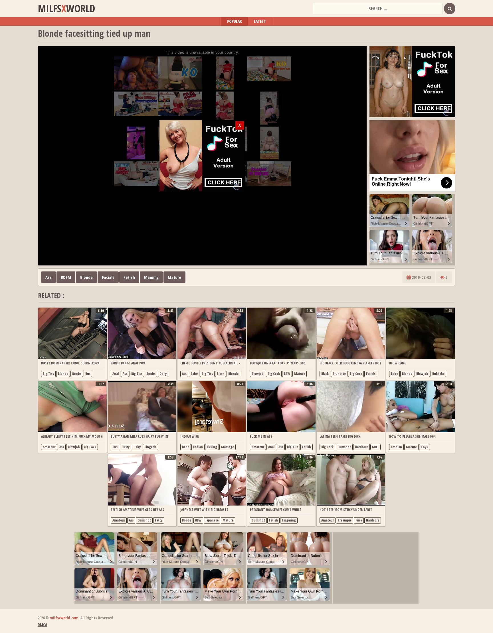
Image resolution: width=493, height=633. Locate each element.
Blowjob (258, 373)
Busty (126, 447)
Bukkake (438, 373)
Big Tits (48, 373)
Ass (48, 277)
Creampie (344, 520)
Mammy (151, 277)
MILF (375, 447)
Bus (87, 373)
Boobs (76, 373)
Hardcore (361, 447)
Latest (260, 21)
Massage (227, 447)
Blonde (86, 277)
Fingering (289, 520)
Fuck (358, 520)
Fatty (158, 520)
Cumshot (344, 447)
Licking (212, 447)
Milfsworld (66, 8)
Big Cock (274, 373)
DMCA (42, 624)
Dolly (163, 373)
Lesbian (396, 447)
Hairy (137, 447)
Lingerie (150, 447)
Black (220, 373)
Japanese (212, 520)
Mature (174, 277)
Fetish (129, 277)
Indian (198, 447)
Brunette (339, 373)
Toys (424, 447)
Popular (234, 21)
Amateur (49, 447)
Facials (108, 277)
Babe (194, 373)
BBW (287, 373)
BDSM (66, 277)
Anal (115, 373)
